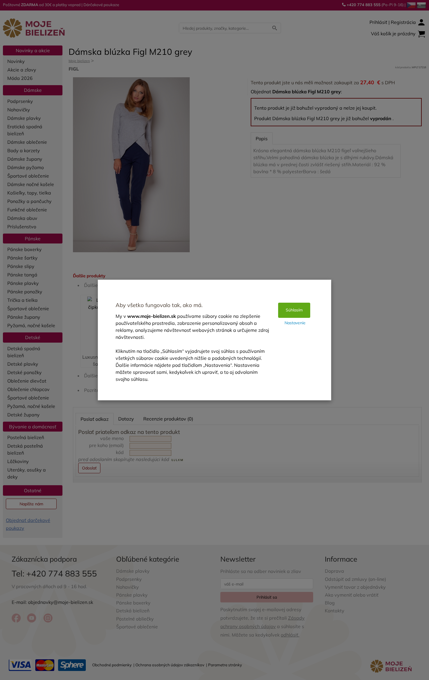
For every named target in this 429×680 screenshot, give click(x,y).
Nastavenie (295, 322)
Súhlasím (294, 310)
